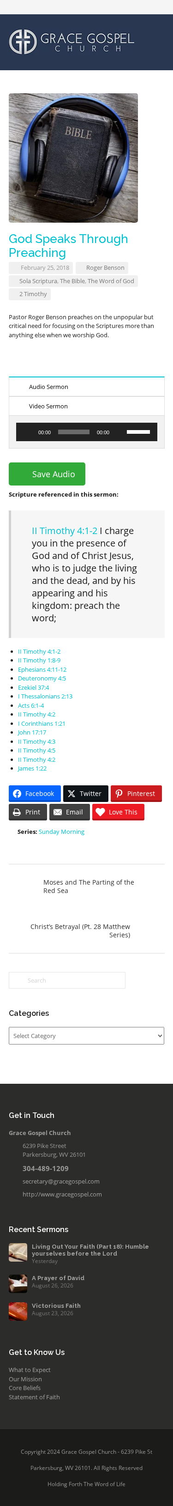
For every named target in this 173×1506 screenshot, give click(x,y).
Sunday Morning (61, 831)
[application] (87, 432)
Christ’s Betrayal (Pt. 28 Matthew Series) (80, 930)
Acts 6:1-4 (31, 705)
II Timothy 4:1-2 (64, 530)
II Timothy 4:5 (36, 750)
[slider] (140, 431)
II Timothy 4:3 (36, 741)
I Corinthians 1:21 (42, 723)
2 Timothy (33, 294)
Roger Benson (105, 267)
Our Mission (25, 1379)
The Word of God (111, 281)
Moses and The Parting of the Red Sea (88, 886)
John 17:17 (32, 732)
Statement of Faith (34, 1397)
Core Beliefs (25, 1388)
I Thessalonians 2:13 (45, 696)
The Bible (72, 281)
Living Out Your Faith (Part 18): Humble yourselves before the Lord (90, 1250)
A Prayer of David (58, 1278)
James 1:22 (32, 768)
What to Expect (30, 1370)
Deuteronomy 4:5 (42, 678)
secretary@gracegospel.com (61, 1181)
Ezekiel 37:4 (33, 687)
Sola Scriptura (38, 281)
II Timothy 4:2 (36, 714)
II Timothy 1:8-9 (39, 660)
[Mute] (119, 432)
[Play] (28, 432)
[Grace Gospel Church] (72, 41)
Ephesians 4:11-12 (42, 669)
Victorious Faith (56, 1305)
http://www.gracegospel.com (62, 1194)
